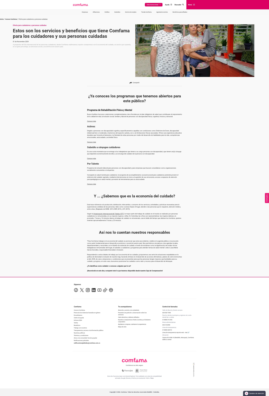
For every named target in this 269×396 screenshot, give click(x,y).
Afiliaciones (96, 12)
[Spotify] (111, 290)
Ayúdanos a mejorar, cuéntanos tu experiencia (132, 324)
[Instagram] (88, 290)
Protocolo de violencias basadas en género (87, 312)
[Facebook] (76, 290)
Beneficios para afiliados (180, 12)
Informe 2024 (78, 320)
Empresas (85, 12)
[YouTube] (99, 290)
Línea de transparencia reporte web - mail (175, 332)
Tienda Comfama (146, 12)
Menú (190, 5)
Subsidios (117, 12)
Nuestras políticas (79, 333)
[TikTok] (105, 290)
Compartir (136, 83)
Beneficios (77, 325)
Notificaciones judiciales (81, 340)
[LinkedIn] (94, 290)
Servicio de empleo (130, 12)
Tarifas (76, 323)
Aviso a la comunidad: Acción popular (85, 338)
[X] (82, 290)
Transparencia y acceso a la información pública (88, 330)
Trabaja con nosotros (80, 328)
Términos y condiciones (81, 335)
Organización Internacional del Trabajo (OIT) (108, 214)
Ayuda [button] (167, 5)
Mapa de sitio (122, 327)
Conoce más (91, 121)
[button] (80, 4)
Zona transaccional (152, 4)
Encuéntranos (78, 315)
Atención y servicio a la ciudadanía (128, 310)
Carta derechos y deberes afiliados (128, 317)
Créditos (107, 12)
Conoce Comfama (79, 310)
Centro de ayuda (79, 318)
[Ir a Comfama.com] (134, 361)
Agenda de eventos (162, 12)
